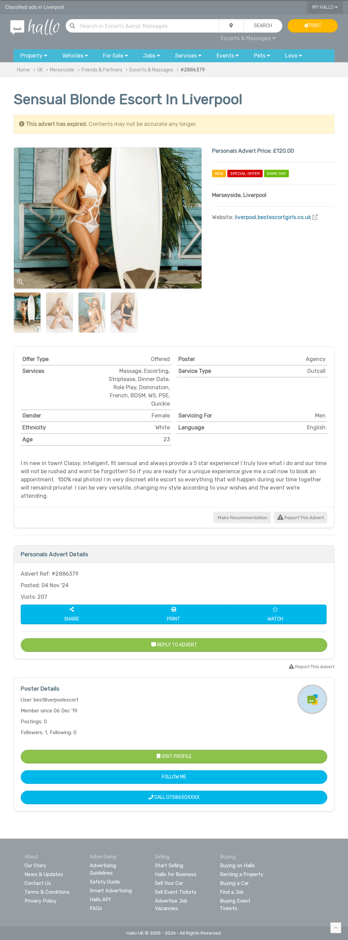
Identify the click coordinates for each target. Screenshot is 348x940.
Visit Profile (176, 756)
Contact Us (37, 883)
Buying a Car (234, 883)
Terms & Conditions (47, 892)
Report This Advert (303, 517)
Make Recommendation (242, 517)
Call (176, 797)
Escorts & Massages (151, 70)
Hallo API (100, 899)
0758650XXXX (182, 797)
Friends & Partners (102, 70)
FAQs (96, 908)
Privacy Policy (40, 901)
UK (40, 70)
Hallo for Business (175, 874)
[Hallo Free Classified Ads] (35, 26)
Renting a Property (241, 874)
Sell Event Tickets (175, 892)
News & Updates (43, 874)
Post (314, 26)
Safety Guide (105, 882)
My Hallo (323, 7)
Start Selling (169, 865)
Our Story (35, 865)
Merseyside (62, 70)
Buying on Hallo (237, 865)
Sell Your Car (169, 883)
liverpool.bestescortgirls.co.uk (273, 217)
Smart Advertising (111, 891)
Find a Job (232, 892)
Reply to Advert (176, 645)
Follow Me (174, 777)
